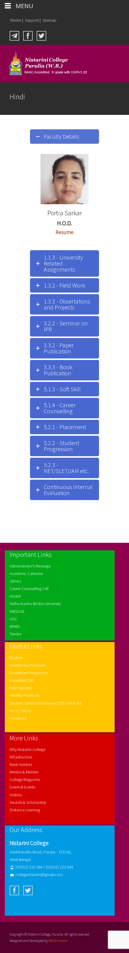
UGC (13, 619)
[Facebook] (28, 35)
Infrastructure (21, 757)
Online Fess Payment (27, 665)
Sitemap (49, 20)
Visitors (16, 795)
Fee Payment (21, 687)
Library (15, 581)
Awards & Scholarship (28, 802)
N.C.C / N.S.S (20, 710)
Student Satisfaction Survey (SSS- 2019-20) (46, 703)
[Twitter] (41, 35)
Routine (16, 657)
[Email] (14, 35)
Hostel (15, 596)
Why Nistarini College (27, 749)
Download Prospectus (29, 672)
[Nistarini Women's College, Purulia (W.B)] (44, 63)
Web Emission (58, 940)
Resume (65, 232)
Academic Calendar (26, 573)
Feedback (18, 718)
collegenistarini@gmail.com (39, 874)
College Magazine (25, 779)
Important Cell (22, 680)
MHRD (15, 626)
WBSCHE (17, 611)
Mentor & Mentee (24, 772)
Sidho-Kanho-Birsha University (35, 603)
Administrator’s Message (30, 566)
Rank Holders (21, 764)
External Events (22, 787)
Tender (15, 20)
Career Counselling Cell (29, 588)
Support (32, 20)
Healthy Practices (24, 695)
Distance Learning (25, 810)
